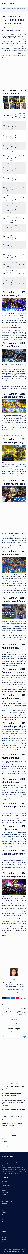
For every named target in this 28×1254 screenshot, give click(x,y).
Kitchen (4, 1208)
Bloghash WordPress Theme (16, 1251)
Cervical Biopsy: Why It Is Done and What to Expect (13, 1117)
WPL (3, 1226)
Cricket (3, 1188)
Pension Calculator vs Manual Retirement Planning (13, 1087)
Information (4, 1203)
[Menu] (25, 3)
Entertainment (5, 1192)
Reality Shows (5, 1217)
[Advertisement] (14, 73)
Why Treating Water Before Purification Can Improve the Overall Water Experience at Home (13, 1102)
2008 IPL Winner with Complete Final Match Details (13, 339)
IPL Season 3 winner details (18, 435)
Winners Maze (8, 3)
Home (3, 8)
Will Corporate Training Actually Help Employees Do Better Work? (11, 1094)
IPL (24, 30)
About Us (4, 1138)
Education (4, 1190)
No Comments (17, 30)
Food (3, 1196)
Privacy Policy (5, 1147)
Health (3, 1199)
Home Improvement (7, 1201)
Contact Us (4, 1141)
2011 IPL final (17, 469)
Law (3, 1210)
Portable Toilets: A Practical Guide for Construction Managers (12, 1124)
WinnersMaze (6, 1160)
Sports (3, 1219)
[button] (24, 1037)
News (3, 1214)
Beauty (3, 1183)
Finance (4, 1194)
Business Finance (6, 1185)
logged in (12, 1031)
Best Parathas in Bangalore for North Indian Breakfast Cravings (13, 1110)
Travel (3, 1223)
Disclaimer (4, 1144)
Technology (4, 1221)
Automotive (4, 1181)
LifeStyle (4, 1212)
